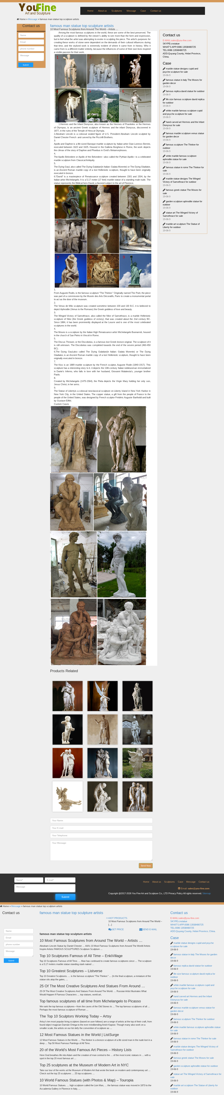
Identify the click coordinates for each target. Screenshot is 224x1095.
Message (131, 10)
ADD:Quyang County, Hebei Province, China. (192, 931)
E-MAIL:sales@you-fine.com (177, 40)
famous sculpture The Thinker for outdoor (194, 1019)
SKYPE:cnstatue (171, 43)
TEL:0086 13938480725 (174, 50)
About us (102, 10)
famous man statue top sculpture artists (82, 26)
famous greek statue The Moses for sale (194, 1058)
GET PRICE (117, 929)
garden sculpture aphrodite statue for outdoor (196, 1066)
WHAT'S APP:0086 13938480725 (179, 47)
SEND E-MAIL (149, 929)
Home (90, 10)
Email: (194, 888)
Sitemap (206, 893)
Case (143, 10)
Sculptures (116, 10)
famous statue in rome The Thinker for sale (195, 1038)
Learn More (68, 701)
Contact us (155, 10)
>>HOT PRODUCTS (116, 918)
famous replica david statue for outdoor (185, 91)
